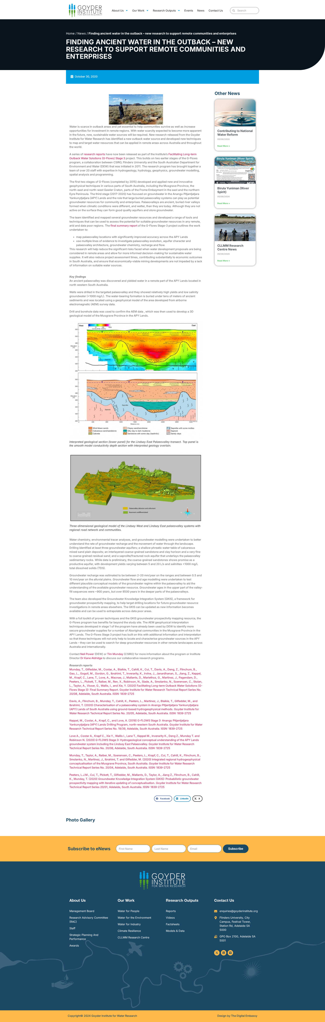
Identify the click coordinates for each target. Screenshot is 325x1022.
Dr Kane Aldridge (91, 658)
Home (70, 33)
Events (188, 10)
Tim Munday (115, 654)
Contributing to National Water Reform (235, 132)
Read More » (223, 146)
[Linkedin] (223, 953)
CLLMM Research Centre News (230, 247)
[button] (163, 799)
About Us (77, 900)
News (200, 10)
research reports (94, 154)
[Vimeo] (230, 953)
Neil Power (87, 654)
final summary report (124, 225)
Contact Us (216, 10)
